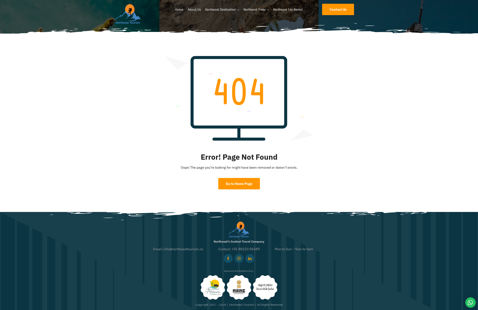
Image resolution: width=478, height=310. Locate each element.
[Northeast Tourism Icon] (128, 5)
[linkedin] (249, 258)
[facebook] (228, 258)
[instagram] (239, 258)
